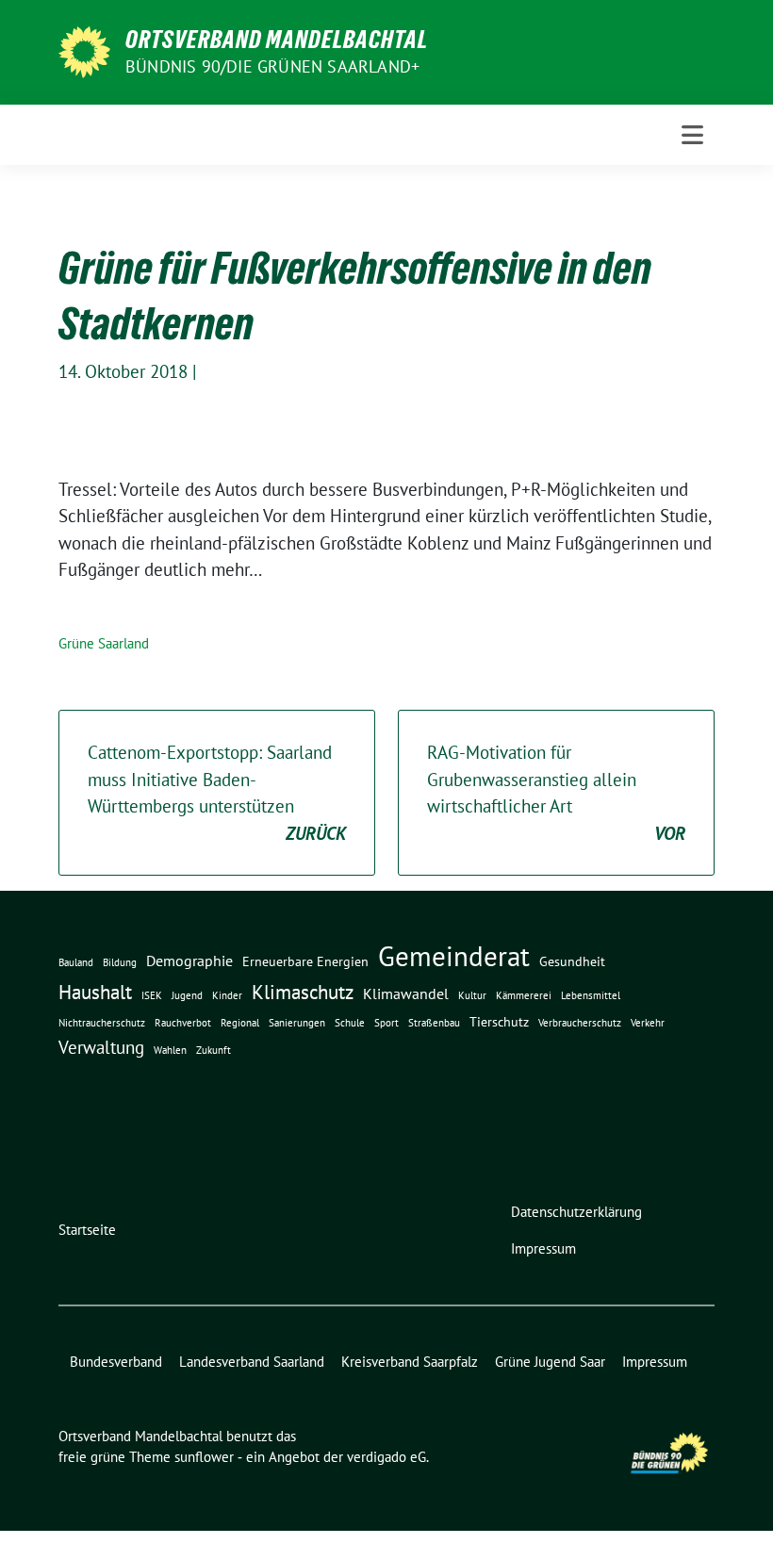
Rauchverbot (183, 1022)
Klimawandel (406, 993)
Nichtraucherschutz (101, 1022)
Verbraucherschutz (579, 1022)
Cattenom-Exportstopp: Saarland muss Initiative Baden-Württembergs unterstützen (217, 793)
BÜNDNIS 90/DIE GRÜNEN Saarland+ (272, 66)
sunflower (204, 1457)
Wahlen (170, 1050)
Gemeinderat (454, 956)
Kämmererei (523, 995)
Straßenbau (434, 1022)
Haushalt (95, 992)
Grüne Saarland (103, 643)
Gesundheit (572, 961)
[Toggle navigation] (692, 135)
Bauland (75, 962)
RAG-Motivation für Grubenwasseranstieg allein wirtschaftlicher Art (556, 793)
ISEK (151, 995)
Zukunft (213, 1050)
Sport (386, 1022)
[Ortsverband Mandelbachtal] (84, 50)
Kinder (227, 995)
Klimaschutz (303, 992)
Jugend (187, 995)
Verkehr (648, 1022)
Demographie (189, 960)
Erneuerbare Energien (305, 961)
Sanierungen (297, 1022)
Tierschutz (499, 1021)
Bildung (120, 962)
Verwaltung (101, 1047)
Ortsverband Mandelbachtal (276, 39)
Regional (240, 1022)
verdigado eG (386, 1457)
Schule (350, 1022)
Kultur (472, 995)
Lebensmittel (590, 995)
